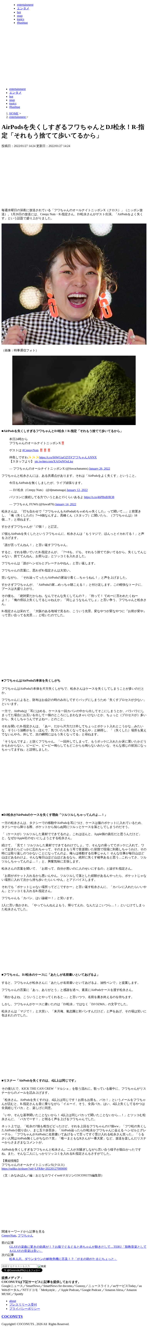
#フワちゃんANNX (84, 457)
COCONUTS (12, 1317)
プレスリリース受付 (23, 1304)
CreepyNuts (9, 1235)
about (12, 1301)
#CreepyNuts (30, 450)
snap (20, 15)
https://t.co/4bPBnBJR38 (99, 497)
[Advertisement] (72, 75)
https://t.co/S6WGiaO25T (55, 457)
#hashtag (22, 22)
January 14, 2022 (65, 504)
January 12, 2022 (77, 490)
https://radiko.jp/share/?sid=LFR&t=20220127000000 (34, 1168)
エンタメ (23, 8)
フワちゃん (25, 1235)
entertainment (25, 4)
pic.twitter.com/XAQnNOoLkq (54, 461)
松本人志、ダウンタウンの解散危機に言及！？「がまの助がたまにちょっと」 (63, 1259)
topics (20, 19)
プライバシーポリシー (24, 1308)
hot (19, 12)
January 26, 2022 (99, 468)
